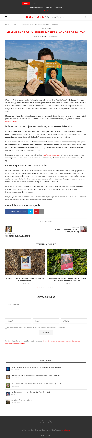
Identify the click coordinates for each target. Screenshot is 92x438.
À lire (16, 24)
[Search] (85, 17)
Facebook (58, 7)
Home (7, 24)
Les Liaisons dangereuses (51, 155)
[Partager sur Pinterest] (36, 211)
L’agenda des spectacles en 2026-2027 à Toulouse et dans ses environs (37, 367)
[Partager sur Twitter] (30, 211)
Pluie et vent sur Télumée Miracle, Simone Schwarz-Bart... (45, 3)
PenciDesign (65, 430)
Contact (49, 7)
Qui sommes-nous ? (37, 7)
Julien (44, 36)
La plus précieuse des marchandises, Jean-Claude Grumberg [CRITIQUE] (37, 384)
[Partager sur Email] (41, 211)
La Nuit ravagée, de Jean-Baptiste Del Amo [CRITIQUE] (30, 392)
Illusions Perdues (11, 121)
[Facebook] (44, 11)
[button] (32, 3)
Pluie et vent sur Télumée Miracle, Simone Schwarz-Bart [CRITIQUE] (35, 376)
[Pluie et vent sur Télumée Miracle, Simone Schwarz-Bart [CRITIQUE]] (25, 262)
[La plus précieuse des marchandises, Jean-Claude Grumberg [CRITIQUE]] (67, 262)
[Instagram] (47, 11)
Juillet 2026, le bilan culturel (21, 400)
